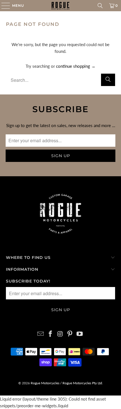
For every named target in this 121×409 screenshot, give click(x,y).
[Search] (100, 5)
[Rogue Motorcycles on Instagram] (60, 334)
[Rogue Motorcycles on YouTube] (80, 334)
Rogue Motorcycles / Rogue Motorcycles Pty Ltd (66, 383)
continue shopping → (75, 66)
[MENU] (3, 5)
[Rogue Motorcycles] (60, 5)
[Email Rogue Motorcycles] (41, 334)
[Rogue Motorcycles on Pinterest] (70, 334)
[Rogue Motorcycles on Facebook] (50, 334)
